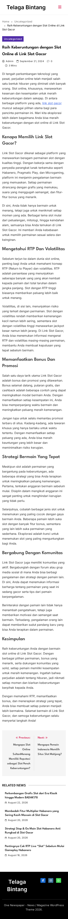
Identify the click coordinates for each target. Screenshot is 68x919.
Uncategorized (13, 38)
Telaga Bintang (26, 7)
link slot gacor (52, 103)
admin (9, 61)
